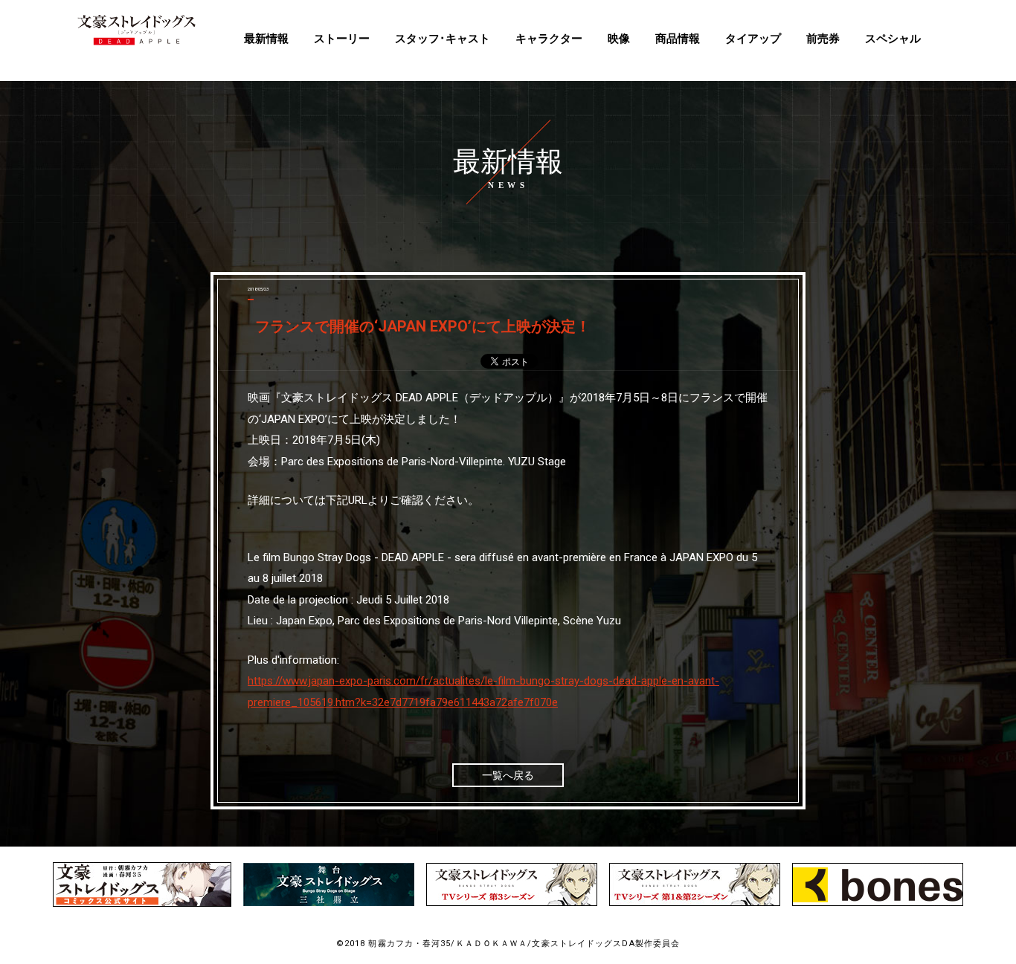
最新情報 (266, 39)
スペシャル (893, 39)
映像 (619, 39)
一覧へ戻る (508, 775)
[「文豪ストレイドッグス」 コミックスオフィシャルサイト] (142, 903)
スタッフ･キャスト (442, 39)
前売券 (823, 39)
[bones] (877, 902)
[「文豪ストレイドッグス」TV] (511, 902)
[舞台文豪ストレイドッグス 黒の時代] (328, 902)
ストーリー (342, 39)
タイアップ (753, 39)
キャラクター (548, 39)
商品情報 (677, 39)
